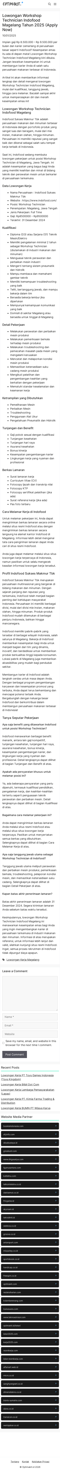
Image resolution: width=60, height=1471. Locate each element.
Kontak (25, 1461)
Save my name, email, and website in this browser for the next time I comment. (31, 1043)
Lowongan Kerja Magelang (23, 959)
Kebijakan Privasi (40, 1461)
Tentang (15, 1461)
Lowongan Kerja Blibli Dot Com (20, 1084)
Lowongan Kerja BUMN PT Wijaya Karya (25, 1108)
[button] (49, 4)
